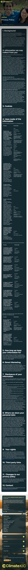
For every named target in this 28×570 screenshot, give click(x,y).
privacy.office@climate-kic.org (8, 459)
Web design (5, 509)
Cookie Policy (7, 115)
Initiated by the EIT (21, 511)
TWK (8, 509)
